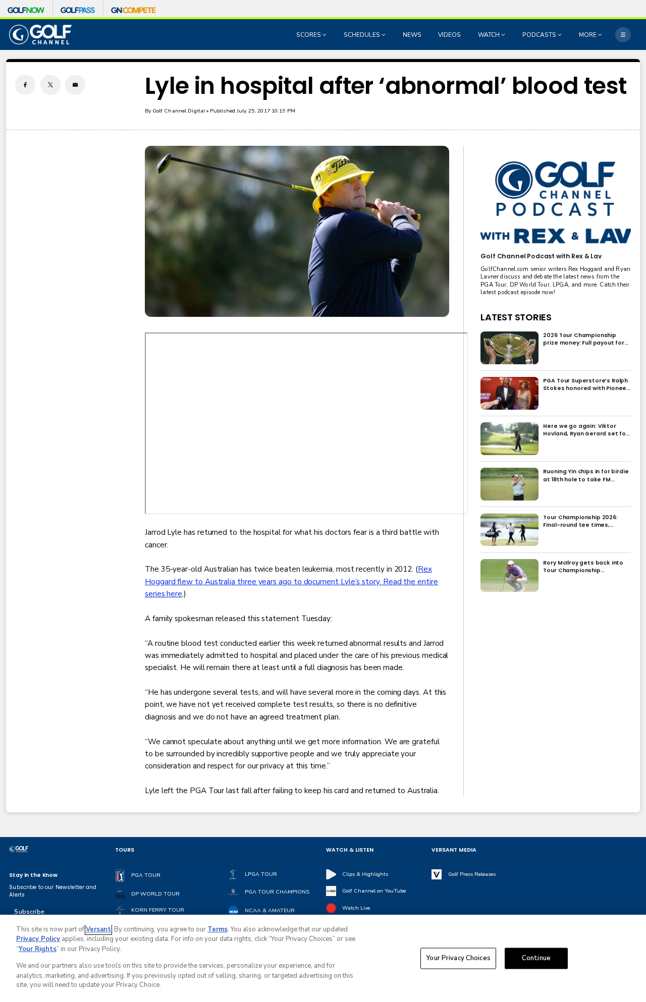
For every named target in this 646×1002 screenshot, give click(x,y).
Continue (536, 958)
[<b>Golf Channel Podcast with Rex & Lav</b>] (555, 203)
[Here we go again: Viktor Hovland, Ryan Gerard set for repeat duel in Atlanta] (509, 438)
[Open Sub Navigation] (325, 35)
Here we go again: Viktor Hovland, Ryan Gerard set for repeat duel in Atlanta (585, 429)
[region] (323, 958)
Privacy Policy (38, 938)
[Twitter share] (50, 85)
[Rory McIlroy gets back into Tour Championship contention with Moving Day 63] (509, 575)
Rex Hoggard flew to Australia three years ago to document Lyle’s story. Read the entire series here (291, 581)
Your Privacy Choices (458, 958)
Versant (98, 929)
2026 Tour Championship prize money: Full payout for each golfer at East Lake (583, 339)
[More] (622, 34)
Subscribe (29, 912)
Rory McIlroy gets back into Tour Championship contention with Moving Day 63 (583, 566)
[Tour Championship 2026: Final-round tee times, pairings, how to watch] (509, 530)
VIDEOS (449, 35)
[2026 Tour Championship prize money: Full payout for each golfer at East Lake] (509, 347)
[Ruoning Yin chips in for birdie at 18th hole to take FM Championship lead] (509, 484)
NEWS (412, 35)
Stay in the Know (33, 875)
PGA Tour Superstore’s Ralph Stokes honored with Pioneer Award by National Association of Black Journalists (586, 384)
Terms (217, 929)
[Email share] (75, 85)
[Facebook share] (25, 85)
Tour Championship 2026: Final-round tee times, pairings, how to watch (580, 521)
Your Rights (38, 949)
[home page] (40, 34)
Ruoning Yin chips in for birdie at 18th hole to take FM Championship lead (585, 475)
